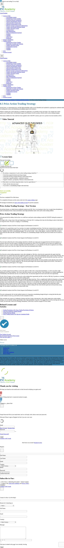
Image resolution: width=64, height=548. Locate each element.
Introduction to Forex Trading (13, 18)
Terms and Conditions (8, 352)
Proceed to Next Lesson (13, 335)
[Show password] (15, 431)
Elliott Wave (9, 37)
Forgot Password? (4, 434)
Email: (1, 461)
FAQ (4, 51)
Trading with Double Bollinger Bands (15, 27)
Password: (2, 470)
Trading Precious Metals (9, 313)
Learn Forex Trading (9, 100)
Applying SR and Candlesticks (13, 20)
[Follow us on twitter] (3, 342)
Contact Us (6, 350)
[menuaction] (2, 56)
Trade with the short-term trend (10, 184)
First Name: (3, 455)
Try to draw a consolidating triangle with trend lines (16, 185)
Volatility (8, 35)
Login (1, 13)
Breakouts (8, 38)
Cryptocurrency (10, 30)
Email (1, 425)
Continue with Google (5, 438)
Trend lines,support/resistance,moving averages (14, 175)
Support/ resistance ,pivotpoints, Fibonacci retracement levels (18, 179)
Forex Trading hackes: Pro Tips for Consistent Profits (16, 314)
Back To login (3, 428)
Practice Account (7, 52)
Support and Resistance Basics (13, 21)
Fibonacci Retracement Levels (13, 24)
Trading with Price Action (12, 28)
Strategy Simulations (8, 39)
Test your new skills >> (6, 337)
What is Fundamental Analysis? (14, 32)
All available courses (11, 17)
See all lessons (3, 335)
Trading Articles (7, 41)
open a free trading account (21, 202)
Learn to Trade (6, 16)
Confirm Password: (5, 473)
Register (5, 13)
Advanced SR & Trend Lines (13, 23)
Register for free (38, 442)
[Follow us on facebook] (0, 342)
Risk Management (10, 31)
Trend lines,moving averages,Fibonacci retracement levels (17, 176)
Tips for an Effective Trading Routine (12, 311)
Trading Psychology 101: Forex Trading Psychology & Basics (18, 310)
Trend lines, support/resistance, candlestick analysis (15, 178)
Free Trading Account (5, 334)
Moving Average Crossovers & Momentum (17, 25)
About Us (5, 349)
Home (1, 100)
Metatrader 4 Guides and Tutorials (14, 44)
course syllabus (31, 200)
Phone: (1, 467)
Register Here (11, 428)
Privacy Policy (6, 353)
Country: (2, 464)
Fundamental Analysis (11, 46)
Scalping (8, 34)
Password (2, 429)
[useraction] (2, 3)
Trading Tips (6, 348)
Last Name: (3, 458)
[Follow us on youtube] (2, 342)
